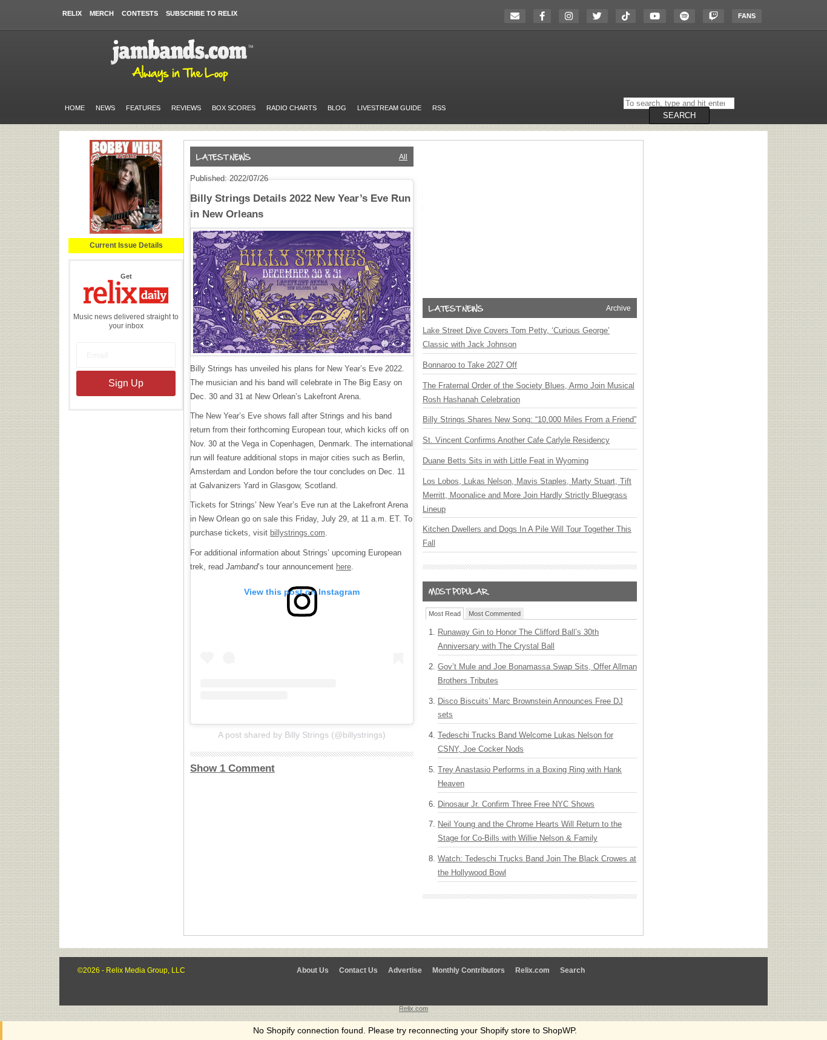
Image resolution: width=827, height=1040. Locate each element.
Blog (337, 107)
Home (75, 107)
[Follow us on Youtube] (658, 16)
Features (143, 107)
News (105, 107)
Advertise (405, 970)
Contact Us (358, 970)
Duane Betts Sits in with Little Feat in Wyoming (505, 460)
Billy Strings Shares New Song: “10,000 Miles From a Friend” (529, 419)
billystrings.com (297, 532)
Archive (618, 308)
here (343, 566)
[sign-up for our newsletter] (518, 16)
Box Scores (233, 107)
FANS (747, 15)
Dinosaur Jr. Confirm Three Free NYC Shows (516, 804)
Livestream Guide (389, 107)
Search (572, 970)
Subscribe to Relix (201, 13)
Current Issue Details (126, 245)
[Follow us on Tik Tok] (629, 16)
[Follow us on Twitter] (600, 16)
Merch (102, 13)
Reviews (186, 107)
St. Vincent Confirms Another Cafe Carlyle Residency (516, 440)
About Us (313, 970)
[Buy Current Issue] (126, 231)
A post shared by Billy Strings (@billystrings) (302, 735)
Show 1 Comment (232, 768)
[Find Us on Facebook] (545, 16)
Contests (140, 13)
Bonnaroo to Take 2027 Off (470, 364)
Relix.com (532, 970)
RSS (439, 107)
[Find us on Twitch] (716, 16)
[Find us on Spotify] (687, 16)
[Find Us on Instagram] (572, 16)
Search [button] (679, 115)
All (403, 157)
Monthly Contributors (468, 970)
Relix (72, 13)
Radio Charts (291, 107)
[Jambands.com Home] (183, 83)
